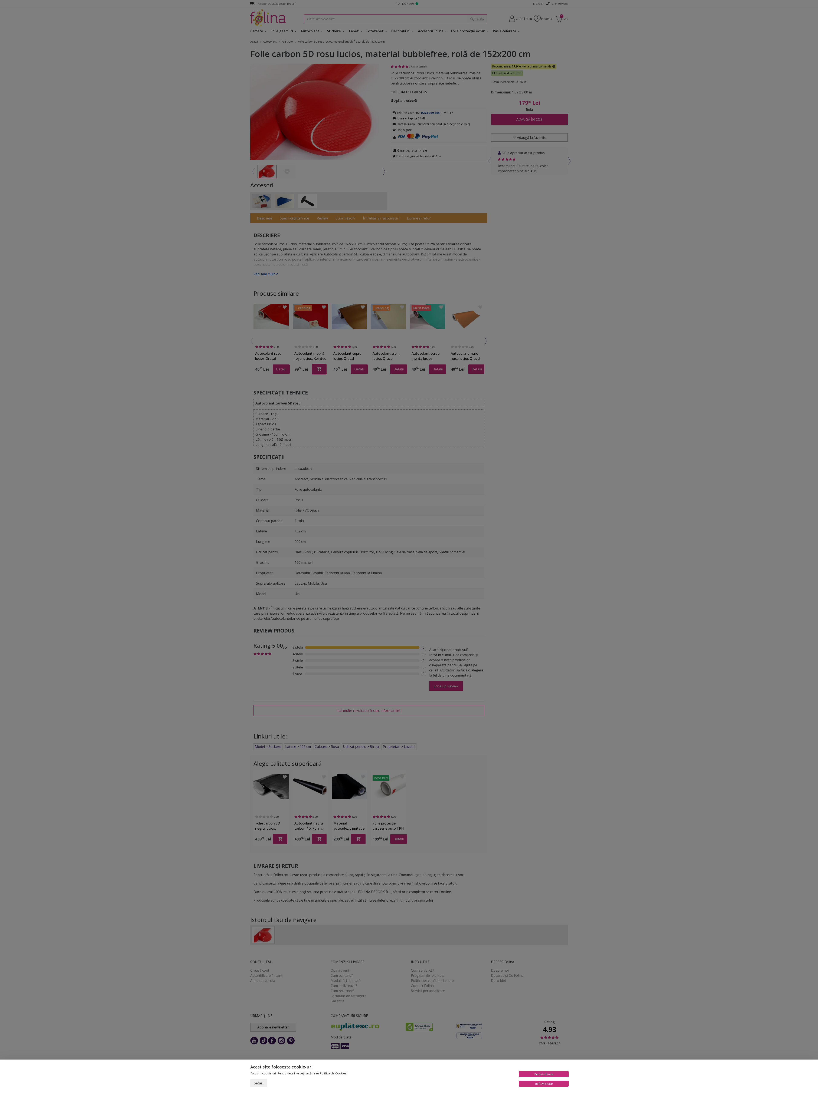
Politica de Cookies (333, 1073)
